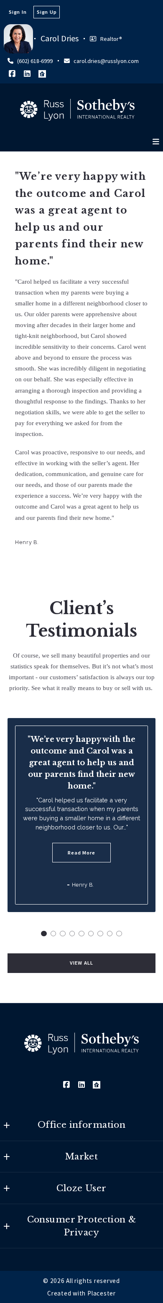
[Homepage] (77, 110)
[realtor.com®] (42, 74)
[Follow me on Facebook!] (12, 74)
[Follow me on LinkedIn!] (27, 74)
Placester (101, 1293)
